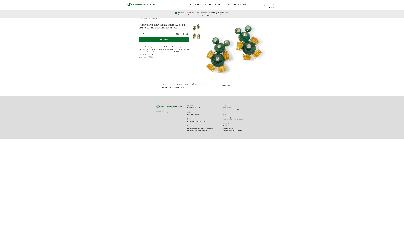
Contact (253, 4)
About (243, 4)
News (217, 4)
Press (224, 4)
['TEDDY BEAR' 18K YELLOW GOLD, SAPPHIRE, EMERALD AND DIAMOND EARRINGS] (196, 27)
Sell (229, 4)
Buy (235, 4)
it (269, 7)
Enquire (164, 40)
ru (272, 7)
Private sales (208, 4)
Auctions (194, 4)
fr (273, 4)
